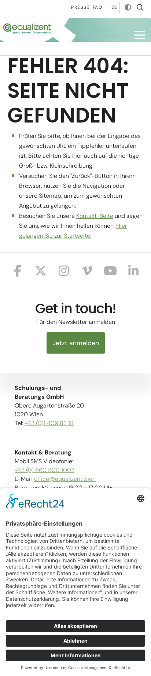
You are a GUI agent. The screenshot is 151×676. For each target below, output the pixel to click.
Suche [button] (142, 7)
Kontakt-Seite (94, 216)
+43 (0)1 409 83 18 (49, 423)
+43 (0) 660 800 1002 (44, 470)
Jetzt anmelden (75, 343)
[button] (139, 35)
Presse (80, 7)
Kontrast (128, 8)
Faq (97, 7)
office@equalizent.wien (65, 479)
